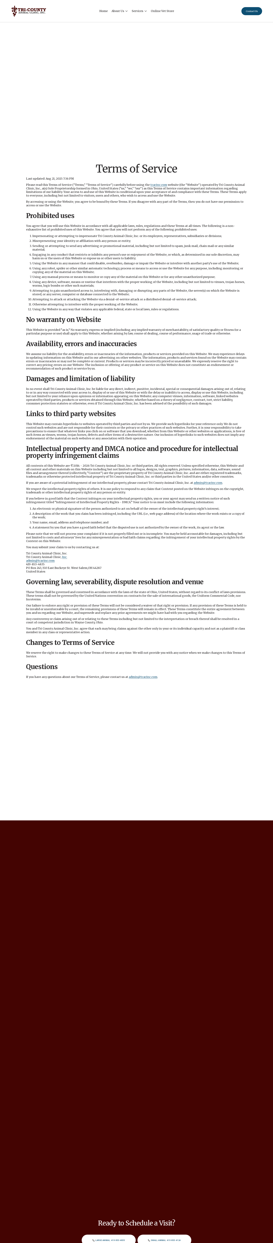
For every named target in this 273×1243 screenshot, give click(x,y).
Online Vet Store (162, 11)
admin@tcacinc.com (208, 483)
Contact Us (252, 11)
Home (103, 11)
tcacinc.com (158, 185)
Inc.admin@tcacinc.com (46, 558)
